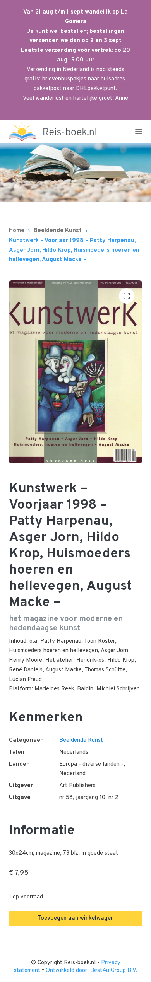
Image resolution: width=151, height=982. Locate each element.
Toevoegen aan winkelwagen (76, 918)
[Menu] (138, 131)
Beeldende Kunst (81, 740)
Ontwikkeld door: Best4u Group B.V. (91, 970)
